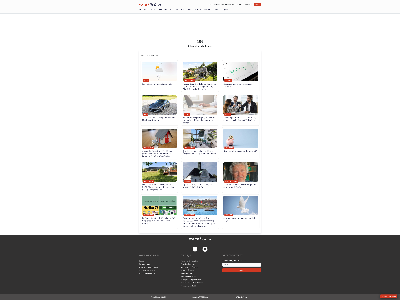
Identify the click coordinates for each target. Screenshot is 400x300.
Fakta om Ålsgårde (187, 270)
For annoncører (144, 264)
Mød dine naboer (202, 10)
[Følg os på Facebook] (195, 249)
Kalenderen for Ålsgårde (189, 267)
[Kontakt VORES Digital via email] (205, 249)
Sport (216, 10)
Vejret (225, 10)
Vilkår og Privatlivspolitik (148, 267)
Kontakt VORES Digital (147, 270)
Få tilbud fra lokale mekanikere (192, 283)
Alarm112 (143, 10)
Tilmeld (257, 5)
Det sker (174, 10)
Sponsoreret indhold (188, 286)
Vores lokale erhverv (188, 264)
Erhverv (163, 10)
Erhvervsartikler (186, 273)
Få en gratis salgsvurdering (191, 280)
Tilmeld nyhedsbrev (389, 296)
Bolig (153, 10)
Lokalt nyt (186, 10)
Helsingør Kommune (188, 277)
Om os (141, 261)
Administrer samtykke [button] (147, 273)
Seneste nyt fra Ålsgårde (189, 261)
